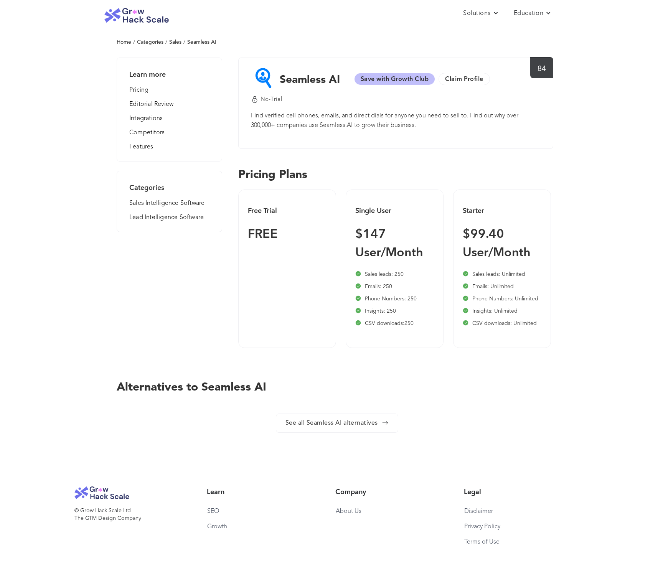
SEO (213, 511)
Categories (150, 42)
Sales (175, 42)
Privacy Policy (482, 527)
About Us (348, 511)
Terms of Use (482, 542)
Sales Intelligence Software (167, 203)
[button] (480, 13)
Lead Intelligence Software (166, 217)
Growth (217, 527)
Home (124, 42)
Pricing (138, 90)
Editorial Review (151, 104)
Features (141, 147)
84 (542, 69)
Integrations (146, 118)
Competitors (147, 133)
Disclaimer (478, 511)
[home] (136, 15)
